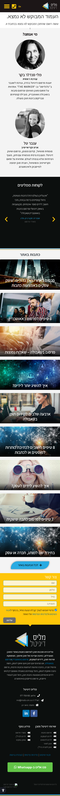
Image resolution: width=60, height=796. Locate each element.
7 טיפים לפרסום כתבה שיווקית (30, 519)
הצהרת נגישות (16, 755)
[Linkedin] (26, 713)
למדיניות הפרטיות (40, 614)
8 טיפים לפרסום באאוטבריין (30, 318)
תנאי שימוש (45, 755)
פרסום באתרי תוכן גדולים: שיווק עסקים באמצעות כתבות (30, 282)
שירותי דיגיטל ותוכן (45, 726)
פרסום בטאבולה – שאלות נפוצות (30, 352)
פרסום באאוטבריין (20, 659)
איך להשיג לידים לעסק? (30, 485)
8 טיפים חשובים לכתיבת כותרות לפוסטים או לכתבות (30, 449)
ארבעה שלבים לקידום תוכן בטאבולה (30, 416)
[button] (3, 790)
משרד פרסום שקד (10, 787)
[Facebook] (33, 713)
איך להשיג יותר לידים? (30, 385)
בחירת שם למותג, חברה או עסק (30, 552)
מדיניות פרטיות (31, 755)
